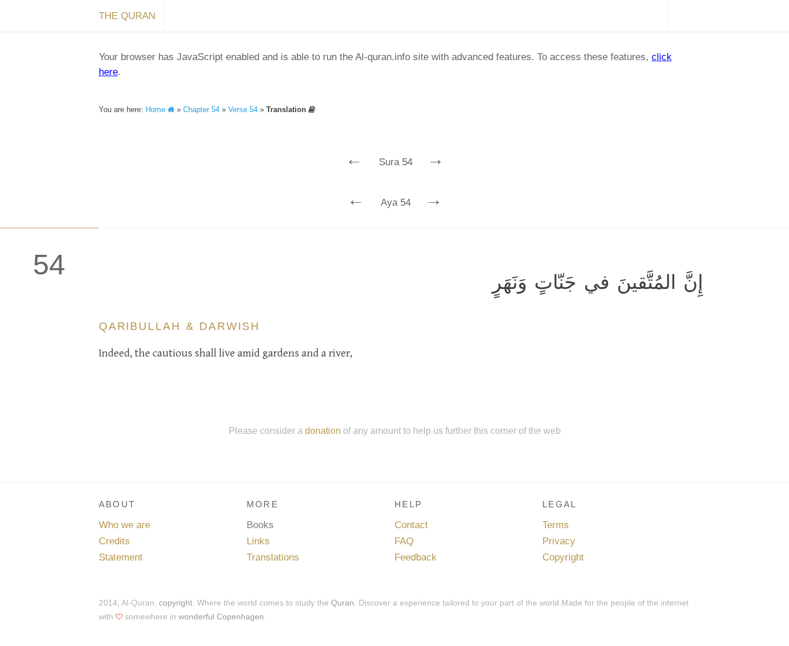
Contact (411, 524)
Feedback (415, 557)
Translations (273, 557)
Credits (114, 541)
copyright (175, 602)
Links (258, 541)
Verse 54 (243, 109)
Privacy (558, 541)
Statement (121, 557)
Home (157, 109)
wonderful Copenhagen (221, 616)
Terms (555, 524)
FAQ (404, 541)
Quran (342, 602)
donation (323, 430)
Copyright (563, 557)
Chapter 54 (201, 109)
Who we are (124, 524)
